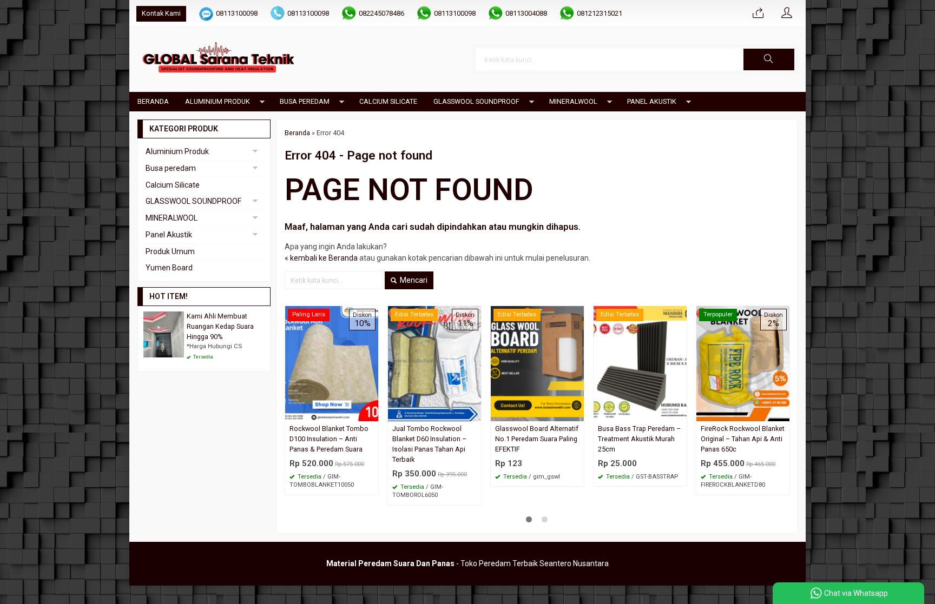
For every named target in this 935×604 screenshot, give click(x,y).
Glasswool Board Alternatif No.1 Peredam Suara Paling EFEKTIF (536, 438)
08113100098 (237, 13)
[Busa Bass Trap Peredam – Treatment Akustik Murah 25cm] (640, 363)
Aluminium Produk (217, 101)
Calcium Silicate (388, 101)
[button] (768, 59)
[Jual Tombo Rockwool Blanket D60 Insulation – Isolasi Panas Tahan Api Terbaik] (434, 363)
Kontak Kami (161, 13)
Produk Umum (170, 251)
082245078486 (381, 13)
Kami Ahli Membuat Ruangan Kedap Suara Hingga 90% (220, 326)
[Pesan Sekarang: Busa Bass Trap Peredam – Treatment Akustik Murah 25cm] (680, 413)
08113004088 (526, 13)
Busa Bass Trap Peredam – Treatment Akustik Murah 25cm (639, 438)
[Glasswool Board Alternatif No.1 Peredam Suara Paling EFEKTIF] (537, 363)
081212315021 (599, 13)
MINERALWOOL (573, 101)
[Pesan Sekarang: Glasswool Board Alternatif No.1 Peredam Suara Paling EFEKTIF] (577, 413)
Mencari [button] (412, 280)
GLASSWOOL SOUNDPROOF (476, 101)
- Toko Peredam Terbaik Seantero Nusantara (467, 563)
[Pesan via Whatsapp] (758, 13)
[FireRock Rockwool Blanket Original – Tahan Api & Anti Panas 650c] (742, 363)
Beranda (153, 101)
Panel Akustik (651, 101)
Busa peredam (305, 101)
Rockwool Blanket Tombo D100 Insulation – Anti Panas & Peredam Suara (328, 438)
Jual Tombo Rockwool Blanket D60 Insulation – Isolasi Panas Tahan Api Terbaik (429, 443)
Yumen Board (169, 267)
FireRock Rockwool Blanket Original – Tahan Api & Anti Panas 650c (743, 438)
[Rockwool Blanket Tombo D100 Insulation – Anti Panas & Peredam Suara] (331, 363)
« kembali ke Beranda (321, 258)
